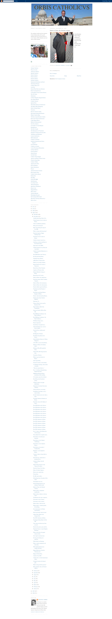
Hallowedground (34, 137)
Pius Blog (33, 177)
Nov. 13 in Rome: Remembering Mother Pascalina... (40, 370)
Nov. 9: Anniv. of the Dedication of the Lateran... (40, 432)
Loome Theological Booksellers (37, 148)
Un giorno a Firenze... (37, 355)
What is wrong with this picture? (40, 231)
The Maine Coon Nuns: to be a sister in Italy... (39, 392)
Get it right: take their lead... (39, 536)
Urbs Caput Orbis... (37, 360)
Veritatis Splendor (34, 193)
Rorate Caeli (33, 188)
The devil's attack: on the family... (40, 362)
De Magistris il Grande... (38, 333)
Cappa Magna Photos (35, 120)
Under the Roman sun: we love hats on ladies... (39, 327)
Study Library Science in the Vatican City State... (39, 465)
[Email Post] (71, 65)
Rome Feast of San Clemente (39, 268)
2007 (33, 591)
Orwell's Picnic (34, 153)
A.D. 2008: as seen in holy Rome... (40, 342)
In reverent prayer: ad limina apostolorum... (39, 509)
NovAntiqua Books (35, 99)
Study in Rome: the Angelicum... (40, 277)
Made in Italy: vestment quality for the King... (39, 506)
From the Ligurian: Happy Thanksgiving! (38, 233)
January (35, 588)
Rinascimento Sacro (35, 172)
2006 (33, 593)
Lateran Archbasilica (35, 136)
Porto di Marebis (34, 165)
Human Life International (36, 122)
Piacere (32, 169)
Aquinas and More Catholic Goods (38, 158)
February (36, 586)
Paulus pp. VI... (36, 301)
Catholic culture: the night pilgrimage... (38, 383)
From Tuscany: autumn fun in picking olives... (39, 458)
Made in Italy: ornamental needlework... (38, 491)
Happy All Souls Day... (38, 553)
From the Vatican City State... (39, 468)
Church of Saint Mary (35, 160)
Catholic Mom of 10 (35, 85)
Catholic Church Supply (36, 156)
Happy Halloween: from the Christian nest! (39, 551)
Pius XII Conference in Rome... (39, 419)
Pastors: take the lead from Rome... (40, 296)
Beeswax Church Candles (36, 111)
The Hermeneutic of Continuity (37, 130)
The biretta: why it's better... (39, 499)
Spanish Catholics (34, 73)
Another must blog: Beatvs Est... (40, 218)
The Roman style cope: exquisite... (40, 497)
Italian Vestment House (35, 108)
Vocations (33, 110)
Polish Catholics (34, 76)
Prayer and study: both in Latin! (39, 512)
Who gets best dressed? (38, 225)
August (35, 574)
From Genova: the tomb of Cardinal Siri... (38, 447)
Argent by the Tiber (35, 163)
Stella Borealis (34, 181)
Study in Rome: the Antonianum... (40, 285)
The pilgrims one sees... (38, 481)
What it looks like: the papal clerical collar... (39, 533)
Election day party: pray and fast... (40, 527)
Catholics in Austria (35, 146)
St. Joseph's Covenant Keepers (37, 125)
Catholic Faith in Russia (36, 174)
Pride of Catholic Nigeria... (38, 470)
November (36, 216)
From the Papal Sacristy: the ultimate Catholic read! (39, 484)
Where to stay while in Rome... (39, 262)
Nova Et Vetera (34, 94)
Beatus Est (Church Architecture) (37, 118)
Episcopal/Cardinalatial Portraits (37, 113)
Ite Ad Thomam (34, 144)
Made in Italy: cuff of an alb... (39, 503)
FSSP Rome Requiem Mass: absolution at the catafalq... (39, 374)
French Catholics (34, 78)
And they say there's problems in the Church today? (40, 242)
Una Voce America (34, 123)
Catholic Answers (34, 101)
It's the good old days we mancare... (38, 538)
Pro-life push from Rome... (38, 256)
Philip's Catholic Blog (35, 115)
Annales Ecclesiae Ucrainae (36, 170)
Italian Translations (35, 167)
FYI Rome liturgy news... (38, 320)
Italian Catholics (34, 75)
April (35, 582)
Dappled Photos (34, 189)
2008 (33, 212)
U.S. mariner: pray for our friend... (40, 377)
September (36, 572)
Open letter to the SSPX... (38, 245)
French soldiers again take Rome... (40, 287)
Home (65, 76)
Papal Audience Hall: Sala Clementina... (38, 307)
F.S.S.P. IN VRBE (34, 179)
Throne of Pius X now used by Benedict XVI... (39, 304)
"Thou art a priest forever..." (38, 368)
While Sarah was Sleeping (38, 541)
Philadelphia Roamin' (35, 195)
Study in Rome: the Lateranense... (40, 283)
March (35, 584)
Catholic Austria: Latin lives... (39, 240)
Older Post (79, 76)
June (35, 578)
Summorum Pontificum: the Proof (38, 82)
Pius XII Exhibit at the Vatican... (39, 254)
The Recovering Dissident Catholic (38, 117)
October (35, 570)
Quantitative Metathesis (36, 186)
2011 (33, 206)
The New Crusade (34, 129)
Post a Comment (53, 73)
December (36, 214)
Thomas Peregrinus (35, 184)
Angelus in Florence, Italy (38, 270)
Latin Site (33, 87)
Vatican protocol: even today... (39, 389)
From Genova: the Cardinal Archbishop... (38, 441)
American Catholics (35, 71)
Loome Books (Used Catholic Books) (38, 92)
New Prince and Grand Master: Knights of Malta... (39, 293)
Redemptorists (34, 127)
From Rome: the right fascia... (39, 324)
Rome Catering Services (36, 90)
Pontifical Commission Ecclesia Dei (38, 132)
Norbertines (33, 96)
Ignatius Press (33, 103)
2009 (33, 210)
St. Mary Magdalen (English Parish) (38, 97)
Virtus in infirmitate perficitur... (39, 223)
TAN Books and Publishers (36, 134)
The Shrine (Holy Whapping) (37, 106)
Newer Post (52, 76)
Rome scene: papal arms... (38, 472)
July (35, 576)
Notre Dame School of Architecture (38, 104)
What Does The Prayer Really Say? (38, 198)
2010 (33, 208)
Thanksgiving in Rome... (38, 258)
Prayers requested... (37, 322)
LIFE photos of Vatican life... (39, 260)
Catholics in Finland (35, 139)
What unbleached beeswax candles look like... (38, 547)
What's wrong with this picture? (39, 564)
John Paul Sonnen (42, 599)
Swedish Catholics (34, 80)
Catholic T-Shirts (34, 162)
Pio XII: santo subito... (37, 476)
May (35, 580)
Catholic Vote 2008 (37, 555)
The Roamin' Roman (35, 83)
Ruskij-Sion (33, 175)
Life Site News (34, 155)
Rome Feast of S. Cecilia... (38, 275)
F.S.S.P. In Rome (34, 151)
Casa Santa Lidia (34, 182)
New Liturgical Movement (36, 196)
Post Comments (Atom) (60, 78)
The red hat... (36, 474)
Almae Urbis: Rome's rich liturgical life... (38, 515)
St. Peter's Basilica (34, 149)
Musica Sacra (33, 191)
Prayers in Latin (34, 69)
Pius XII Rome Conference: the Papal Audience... (39, 314)
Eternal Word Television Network (38, 89)
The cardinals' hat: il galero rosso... (40, 434)
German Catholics (34, 68)
